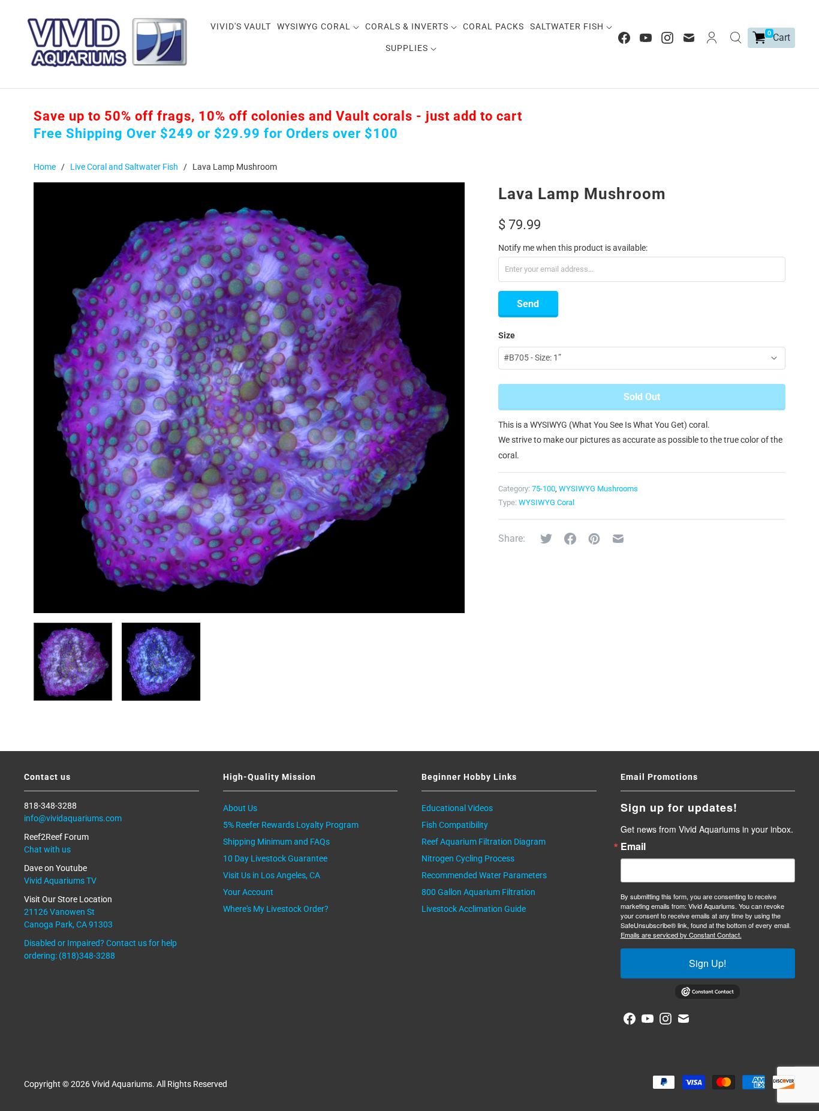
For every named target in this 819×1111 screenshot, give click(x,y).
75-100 (543, 488)
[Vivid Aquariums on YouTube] (646, 38)
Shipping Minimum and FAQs (276, 841)
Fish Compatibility (454, 825)
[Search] (736, 38)
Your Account (248, 892)
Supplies (408, 48)
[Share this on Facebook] (570, 539)
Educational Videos (457, 808)
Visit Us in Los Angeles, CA (271, 875)
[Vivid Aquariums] (108, 42)
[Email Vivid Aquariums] (689, 38)
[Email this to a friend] (618, 539)
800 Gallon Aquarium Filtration (478, 892)
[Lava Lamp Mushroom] (249, 398)
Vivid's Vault (240, 26)
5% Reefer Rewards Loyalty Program (291, 825)
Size (506, 335)
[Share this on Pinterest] (594, 539)
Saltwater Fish (568, 26)
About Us (240, 808)
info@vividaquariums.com (73, 818)
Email (633, 846)
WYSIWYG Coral (315, 26)
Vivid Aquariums (122, 1084)
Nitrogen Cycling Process (467, 858)
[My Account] (712, 38)
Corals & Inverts (408, 26)
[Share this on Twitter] (546, 539)
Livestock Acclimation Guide (473, 909)
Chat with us (47, 849)
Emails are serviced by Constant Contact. (681, 934)
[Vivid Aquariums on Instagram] (667, 38)
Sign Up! (707, 963)
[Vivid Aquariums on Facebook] (624, 38)
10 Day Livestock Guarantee (275, 858)
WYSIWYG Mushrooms (598, 488)
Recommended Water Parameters (484, 875)
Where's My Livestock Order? (276, 909)
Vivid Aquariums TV (60, 880)
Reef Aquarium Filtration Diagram (483, 841)
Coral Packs (493, 26)
